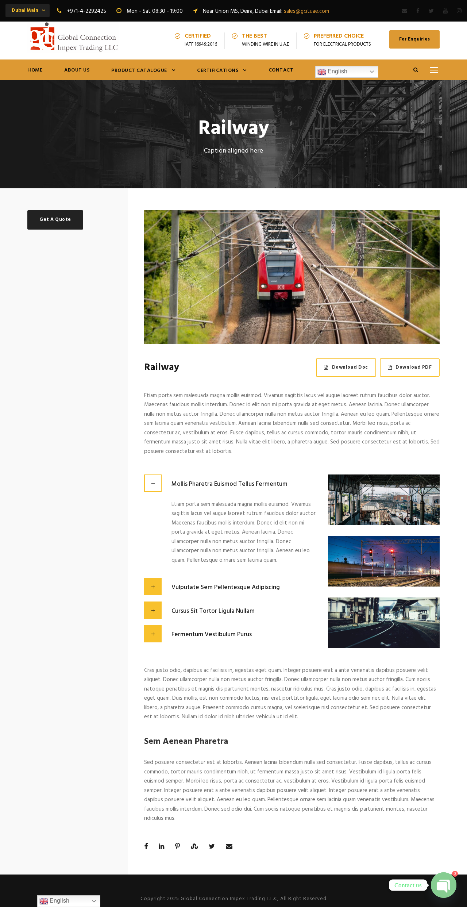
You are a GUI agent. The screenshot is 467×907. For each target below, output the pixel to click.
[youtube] (445, 11)
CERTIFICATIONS (217, 70)
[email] (404, 11)
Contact (281, 70)
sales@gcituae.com (306, 11)
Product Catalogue (139, 70)
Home (34, 70)
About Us (76, 70)
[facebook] (418, 11)
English (336, 71)
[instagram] (459, 11)
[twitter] (431, 11)
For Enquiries (414, 39)
